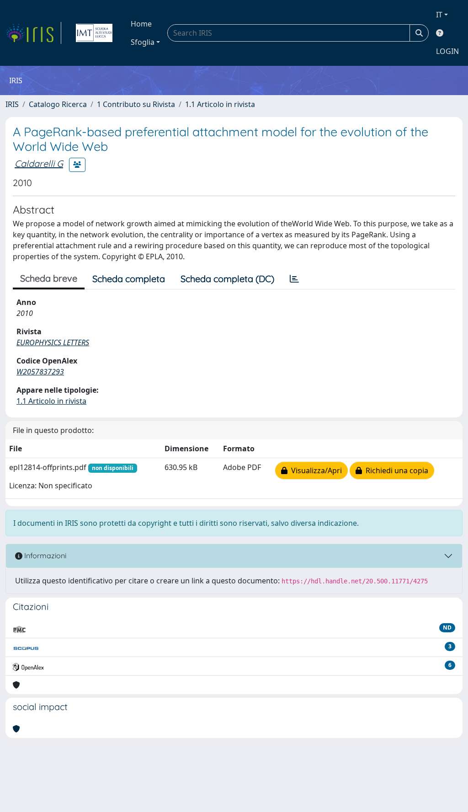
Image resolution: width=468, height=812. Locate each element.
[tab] (294, 278)
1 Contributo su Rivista (136, 104)
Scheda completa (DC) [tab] (227, 278)
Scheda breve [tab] (48, 278)
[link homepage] (33, 33)
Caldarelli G (39, 163)
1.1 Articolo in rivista (220, 104)
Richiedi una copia (395, 470)
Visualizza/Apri (314, 470)
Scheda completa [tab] (128, 278)
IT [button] (439, 15)
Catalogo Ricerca (58, 104)
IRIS (12, 104)
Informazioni (44, 555)
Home (141, 24)
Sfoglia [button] (142, 42)
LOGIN (447, 51)
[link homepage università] (94, 33)
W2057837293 (40, 372)
